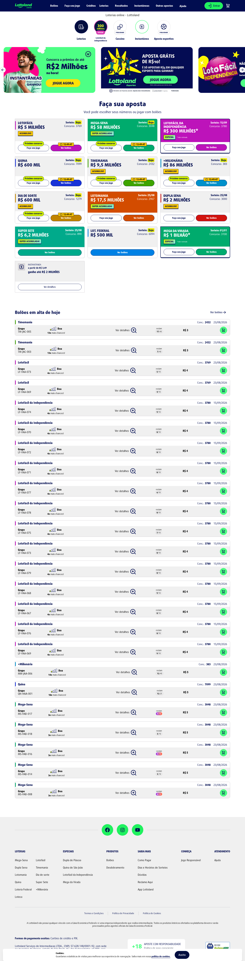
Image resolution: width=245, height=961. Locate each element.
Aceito (182, 954)
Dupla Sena (21, 867)
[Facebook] (107, 830)
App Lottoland (146, 889)
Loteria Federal (23, 889)
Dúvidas (142, 874)
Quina (18, 882)
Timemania (42, 867)
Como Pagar (144, 860)
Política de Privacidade (123, 913)
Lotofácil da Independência (78, 874)
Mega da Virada (71, 882)
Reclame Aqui (145, 882)
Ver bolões (66, 148)
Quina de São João (73, 867)
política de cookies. (161, 956)
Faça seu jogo (33, 148)
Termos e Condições (93, 913)
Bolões (110, 860)
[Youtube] (137, 830)
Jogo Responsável (191, 860)
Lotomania (21, 874)
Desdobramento (115, 867)
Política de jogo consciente (158, 948)
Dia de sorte (42, 874)
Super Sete (42, 882)
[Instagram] (122, 830)
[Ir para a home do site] (23, 5)
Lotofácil (40, 860)
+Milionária (42, 889)
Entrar (216, 5)
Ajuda (183, 6)
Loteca (18, 896)
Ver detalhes (50, 287)
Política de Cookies (152, 913)
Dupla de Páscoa (72, 860)
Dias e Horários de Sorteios (153, 867)
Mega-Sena (21, 860)
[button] (126, 330)
